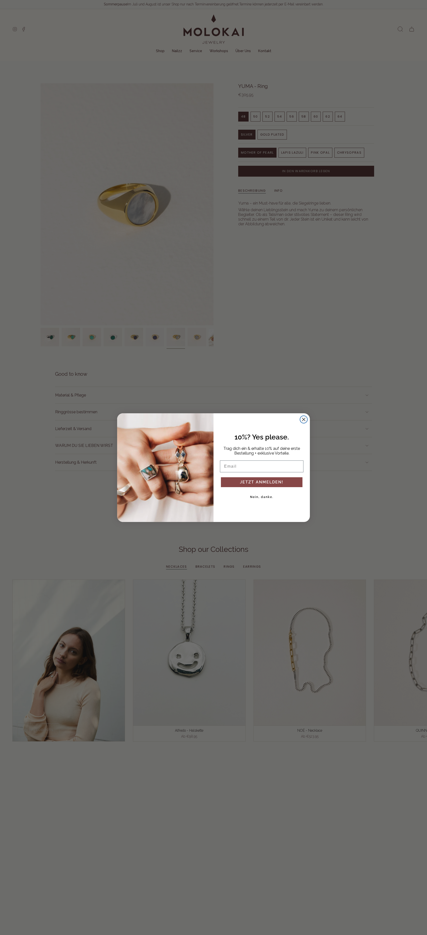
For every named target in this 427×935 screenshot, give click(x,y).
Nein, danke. (262, 497)
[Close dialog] (303, 419)
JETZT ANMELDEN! (261, 482)
